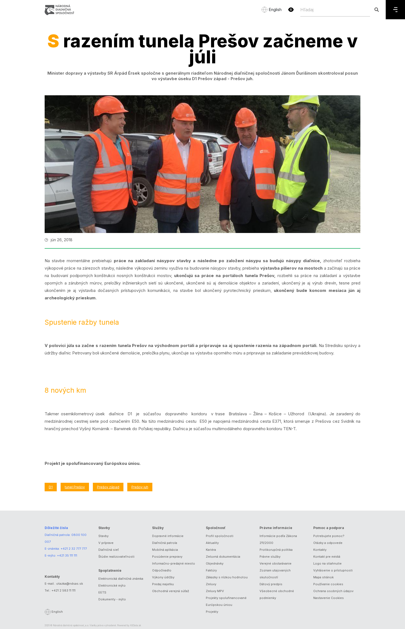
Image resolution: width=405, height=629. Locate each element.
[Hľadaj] (376, 10)
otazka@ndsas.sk (69, 583)
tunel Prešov (75, 487)
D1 (51, 487)
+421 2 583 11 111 (63, 590)
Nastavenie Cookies (328, 598)
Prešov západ (108, 487)
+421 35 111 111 (67, 555)
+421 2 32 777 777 (74, 549)
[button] (291, 9)
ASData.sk (135, 625)
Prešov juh (139, 487)
